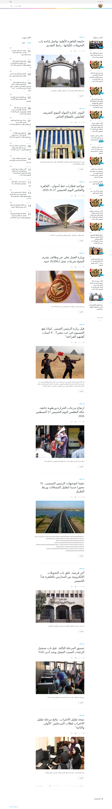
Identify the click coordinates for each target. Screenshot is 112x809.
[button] (10, 1)
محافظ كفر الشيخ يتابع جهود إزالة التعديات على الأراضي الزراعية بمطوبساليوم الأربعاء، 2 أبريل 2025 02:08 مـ (20, 215)
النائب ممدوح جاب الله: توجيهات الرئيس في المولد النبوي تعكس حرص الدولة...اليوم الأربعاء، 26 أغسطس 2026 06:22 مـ (96, 285)
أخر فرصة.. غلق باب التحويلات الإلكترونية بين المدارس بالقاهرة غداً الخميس (62, 576)
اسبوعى (29, 42)
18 (57, 786)
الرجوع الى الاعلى (13, 806)
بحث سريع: (100, 317)
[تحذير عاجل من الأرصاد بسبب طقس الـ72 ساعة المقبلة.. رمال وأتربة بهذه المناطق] (96, 139)
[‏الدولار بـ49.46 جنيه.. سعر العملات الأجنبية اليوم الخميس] (96, 184)
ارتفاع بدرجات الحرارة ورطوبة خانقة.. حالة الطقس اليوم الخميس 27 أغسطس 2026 (60, 412)
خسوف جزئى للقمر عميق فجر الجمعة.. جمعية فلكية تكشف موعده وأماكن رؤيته (21, 52)
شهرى (23, 42)
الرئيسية (17, 6)
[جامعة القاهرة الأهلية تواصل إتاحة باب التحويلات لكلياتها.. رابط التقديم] (96, 297)
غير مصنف (81, 37)
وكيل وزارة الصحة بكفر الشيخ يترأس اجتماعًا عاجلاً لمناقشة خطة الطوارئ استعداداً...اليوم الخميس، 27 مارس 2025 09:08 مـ (96, 103)
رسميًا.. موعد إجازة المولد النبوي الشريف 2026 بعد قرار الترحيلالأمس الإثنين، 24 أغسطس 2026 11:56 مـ (20, 123)
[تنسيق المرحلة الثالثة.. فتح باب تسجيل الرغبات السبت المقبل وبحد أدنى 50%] (96, 45)
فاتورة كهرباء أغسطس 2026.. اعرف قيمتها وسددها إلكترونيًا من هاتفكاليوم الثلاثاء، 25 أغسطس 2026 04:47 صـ (20, 64)
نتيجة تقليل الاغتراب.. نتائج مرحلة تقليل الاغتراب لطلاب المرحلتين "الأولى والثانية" (60, 723)
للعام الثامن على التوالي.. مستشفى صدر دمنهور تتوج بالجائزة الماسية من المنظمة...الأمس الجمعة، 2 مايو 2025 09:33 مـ (96, 173)
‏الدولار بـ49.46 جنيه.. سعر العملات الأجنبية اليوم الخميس (97, 193)
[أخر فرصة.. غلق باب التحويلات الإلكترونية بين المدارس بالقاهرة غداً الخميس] (60, 606)
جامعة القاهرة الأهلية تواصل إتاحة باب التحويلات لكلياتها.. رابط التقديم (96, 307)
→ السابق (82, 786)
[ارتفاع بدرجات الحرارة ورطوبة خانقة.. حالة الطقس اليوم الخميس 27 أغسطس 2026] (60, 441)
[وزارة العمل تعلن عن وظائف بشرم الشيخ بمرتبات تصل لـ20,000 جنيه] (60, 286)
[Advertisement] (56, 21)
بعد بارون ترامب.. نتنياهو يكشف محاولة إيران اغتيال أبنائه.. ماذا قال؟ (21, 183)
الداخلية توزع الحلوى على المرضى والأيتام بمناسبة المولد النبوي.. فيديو (20, 75)
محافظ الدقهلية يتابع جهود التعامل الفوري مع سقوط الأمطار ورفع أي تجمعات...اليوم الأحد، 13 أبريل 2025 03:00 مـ (97, 239)
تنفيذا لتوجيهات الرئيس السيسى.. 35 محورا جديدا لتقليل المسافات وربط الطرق (62, 487)
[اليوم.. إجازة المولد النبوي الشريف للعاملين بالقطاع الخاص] (60, 142)
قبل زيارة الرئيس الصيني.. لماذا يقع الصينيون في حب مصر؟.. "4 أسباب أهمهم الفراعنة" (96, 262)
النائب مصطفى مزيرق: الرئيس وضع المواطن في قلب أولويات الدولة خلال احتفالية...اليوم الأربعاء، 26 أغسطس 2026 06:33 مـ (96, 127)
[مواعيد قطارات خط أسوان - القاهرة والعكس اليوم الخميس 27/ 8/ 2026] (60, 215)
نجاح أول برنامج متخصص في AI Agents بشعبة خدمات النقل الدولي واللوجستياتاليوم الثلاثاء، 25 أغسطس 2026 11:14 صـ (20, 195)
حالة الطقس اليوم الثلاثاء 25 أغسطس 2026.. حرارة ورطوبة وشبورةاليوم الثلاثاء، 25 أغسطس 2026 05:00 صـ (20, 136)
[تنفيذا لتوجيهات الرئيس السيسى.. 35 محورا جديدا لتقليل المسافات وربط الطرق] (60, 516)
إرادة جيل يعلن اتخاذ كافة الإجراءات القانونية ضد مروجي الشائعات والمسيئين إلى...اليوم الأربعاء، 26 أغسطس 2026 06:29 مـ (96, 77)
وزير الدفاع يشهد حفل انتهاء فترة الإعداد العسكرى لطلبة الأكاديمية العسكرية (21, 99)
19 (54, 786)
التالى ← (49, 786)
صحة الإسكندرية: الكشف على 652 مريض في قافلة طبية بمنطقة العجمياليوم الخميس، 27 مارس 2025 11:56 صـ (20, 148)
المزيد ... (81, 95)
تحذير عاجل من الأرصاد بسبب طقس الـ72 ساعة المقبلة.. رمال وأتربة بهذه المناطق (97, 150)
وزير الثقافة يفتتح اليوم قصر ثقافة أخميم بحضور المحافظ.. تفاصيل (20, 206)
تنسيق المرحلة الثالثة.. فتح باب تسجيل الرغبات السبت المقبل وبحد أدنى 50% (96, 55)
